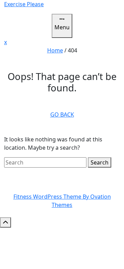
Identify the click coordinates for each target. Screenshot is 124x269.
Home (55, 50)
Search (99, 162)
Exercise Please (24, 4)
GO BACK (62, 114)
